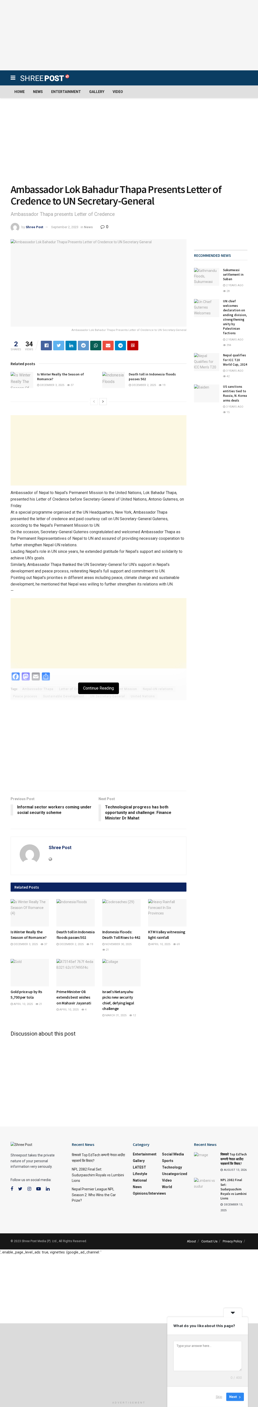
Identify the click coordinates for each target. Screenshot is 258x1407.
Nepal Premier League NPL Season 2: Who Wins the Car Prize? (94, 1194)
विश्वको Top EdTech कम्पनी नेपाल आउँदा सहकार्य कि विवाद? (233, 1159)
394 (228, 345)
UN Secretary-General (107, 696)
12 (134, 1015)
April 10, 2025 (160, 944)
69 (178, 944)
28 (228, 291)
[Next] (103, 401)
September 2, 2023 (64, 227)
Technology (172, 1167)
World (167, 1187)
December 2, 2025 (143, 385)
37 (72, 385)
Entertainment (66, 92)
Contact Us (209, 1241)
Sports (167, 1161)
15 (228, 412)
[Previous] (94, 401)
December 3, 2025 (51, 385)
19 (163, 385)
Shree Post (34, 227)
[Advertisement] (129, 35)
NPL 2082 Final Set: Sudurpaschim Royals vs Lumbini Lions (98, 1175)
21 (107, 949)
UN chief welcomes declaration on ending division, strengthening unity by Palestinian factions (235, 317)
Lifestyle (22, 922)
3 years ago (234, 370)
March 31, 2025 (115, 1015)
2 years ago (234, 285)
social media (173, 1154)
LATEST (112, 922)
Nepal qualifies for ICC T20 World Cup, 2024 (235, 359)
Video (118, 92)
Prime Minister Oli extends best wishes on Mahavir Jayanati (73, 997)
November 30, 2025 (118, 944)
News (38, 92)
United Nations (143, 696)
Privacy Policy (232, 1241)
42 (228, 376)
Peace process (25, 696)
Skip (219, 1397)
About (191, 1241)
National (140, 1180)
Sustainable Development (63, 696)
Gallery (96, 92)
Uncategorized (174, 1174)
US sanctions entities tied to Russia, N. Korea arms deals (235, 393)
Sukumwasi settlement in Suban (233, 274)
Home (19, 92)
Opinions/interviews (149, 1193)
